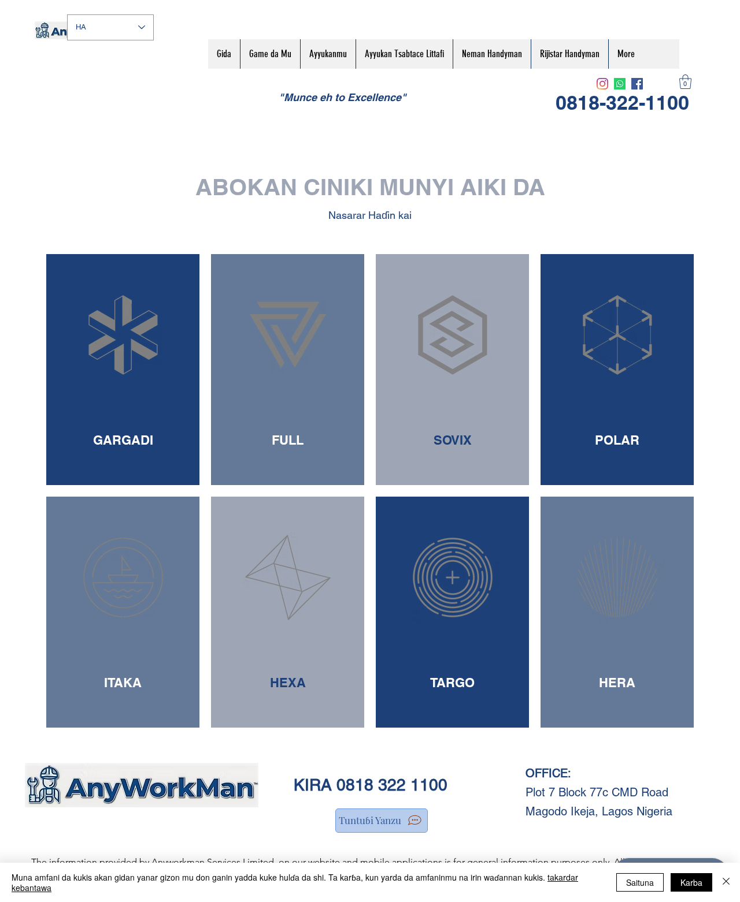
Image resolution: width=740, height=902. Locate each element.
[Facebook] (637, 84)
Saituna (640, 882)
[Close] (726, 882)
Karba (691, 882)
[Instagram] (602, 84)
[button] (685, 81)
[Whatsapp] (620, 84)
